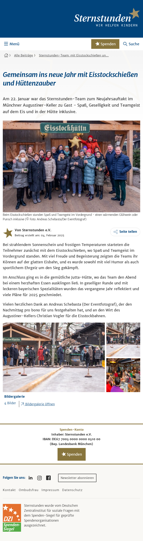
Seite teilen (128, 232)
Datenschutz (72, 490)
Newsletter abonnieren (77, 478)
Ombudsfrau (29, 490)
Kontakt (9, 490)
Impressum (50, 490)
